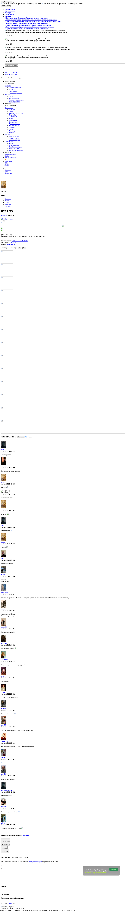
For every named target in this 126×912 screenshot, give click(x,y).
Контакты (20, 908)
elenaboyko (4, 660)
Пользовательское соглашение (31, 910)
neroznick (4, 627)
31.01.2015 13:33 (6, 661)
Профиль (8, 199)
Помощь (4, 908)
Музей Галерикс (10, 82)
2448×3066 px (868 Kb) (20, 241)
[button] (10, 9)
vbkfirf (3, 692)
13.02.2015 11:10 (6, 743)
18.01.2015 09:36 (6, 576)
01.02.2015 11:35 (6, 678)
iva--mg (3, 466)
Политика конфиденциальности (52, 910)
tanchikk (4, 643)
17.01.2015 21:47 (6, 451)
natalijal (3, 708)
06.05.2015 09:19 (6, 759)
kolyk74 (3, 823)
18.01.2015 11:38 (6, 594)
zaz (2, 558)
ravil (2, 525)
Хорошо (113, 869)
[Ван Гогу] (7, 219)
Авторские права (69, 910)
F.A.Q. (9, 908)
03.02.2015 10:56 (6, 710)
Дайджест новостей (11, 65)
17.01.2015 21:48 (6, 468)
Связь (7, 202)
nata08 (3, 676)
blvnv (3, 609)
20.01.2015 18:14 (6, 645)
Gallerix (9, 903)
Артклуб (10, 104)
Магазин (8, 206)
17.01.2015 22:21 (6, 543)
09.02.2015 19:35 (6, 727)
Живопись (4, 215)
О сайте (14, 908)
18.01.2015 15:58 (6, 611)
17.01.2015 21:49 (6, 484)
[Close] (20, 78)
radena (3, 757)
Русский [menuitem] (7, 72)
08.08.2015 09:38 (6, 776)
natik (2, 449)
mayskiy (3, 774)
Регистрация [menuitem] (12, 74)
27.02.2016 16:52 (6, 808)
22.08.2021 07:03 (6, 825)
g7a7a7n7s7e (5, 741)
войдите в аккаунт (35, 861)
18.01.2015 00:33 (6, 560)
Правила (18, 910)
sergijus (3, 806)
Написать (21, 437)
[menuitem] (17, 72)
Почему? (26, 835)
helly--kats (4, 592)
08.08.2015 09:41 (6, 792)
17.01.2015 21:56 (6, 527)
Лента (7, 200)
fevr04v (3, 574)
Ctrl (19, 248)
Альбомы (8, 204)
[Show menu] (13, 2)
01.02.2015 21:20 (6, 694)
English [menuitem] (13, 72)
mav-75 (3, 725)
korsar (3, 482)
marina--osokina (6, 790)
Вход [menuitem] (6, 74)
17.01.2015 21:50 (6, 494)
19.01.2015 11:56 (6, 629)
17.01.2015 (12, 242)
